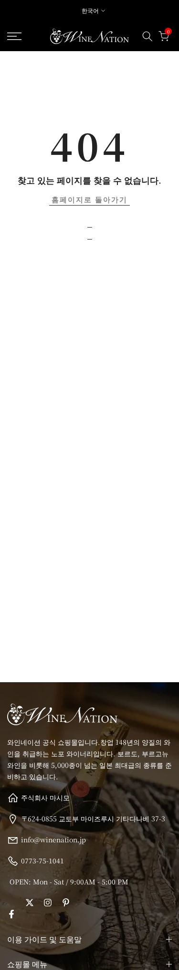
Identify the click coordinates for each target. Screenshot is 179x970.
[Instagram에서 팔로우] (47, 902)
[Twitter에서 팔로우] (29, 902)
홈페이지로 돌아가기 (89, 199)
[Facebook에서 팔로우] (11, 914)
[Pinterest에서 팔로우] (66, 902)
